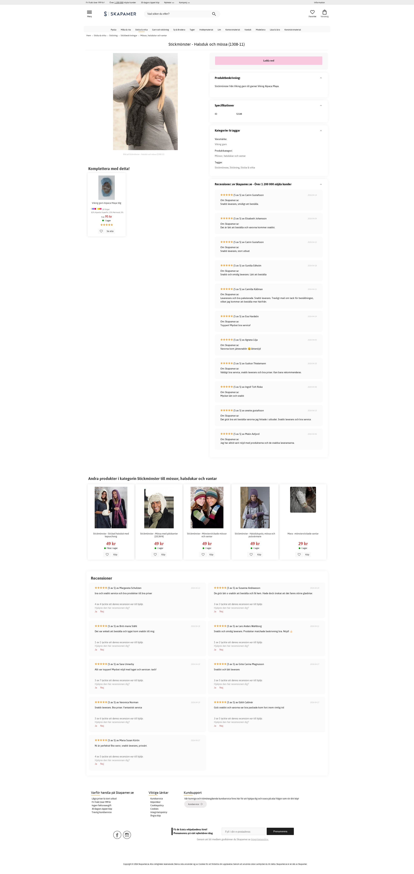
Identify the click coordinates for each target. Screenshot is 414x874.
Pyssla (113, 29)
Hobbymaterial (206, 29)
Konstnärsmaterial (292, 29)
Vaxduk (248, 29)
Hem (88, 35)
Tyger (192, 29)
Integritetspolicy (158, 812)
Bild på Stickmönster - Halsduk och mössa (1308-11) (143, 154)
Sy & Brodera (179, 29)
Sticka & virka (141, 29)
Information (319, 2)
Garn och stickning (160, 29)
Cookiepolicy (157, 805)
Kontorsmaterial (232, 29)
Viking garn (221, 144)
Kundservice (156, 798)
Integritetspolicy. (260, 839)
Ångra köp (155, 815)
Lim (219, 29)
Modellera (260, 29)
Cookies (154, 808)
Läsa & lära (275, 29)
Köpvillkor (155, 802)
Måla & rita (126, 29)
